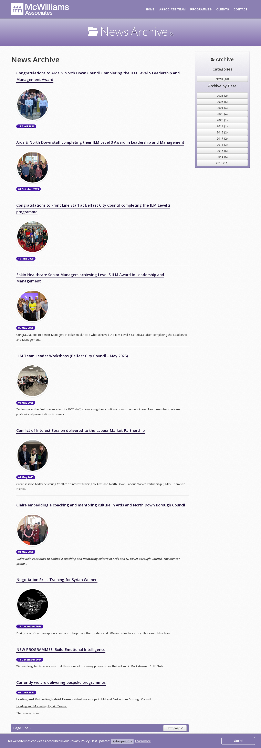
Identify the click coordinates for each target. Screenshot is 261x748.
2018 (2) (222, 132)
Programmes (201, 9)
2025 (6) (222, 102)
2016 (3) (222, 144)
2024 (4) (222, 108)
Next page (173, 728)
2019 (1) (222, 126)
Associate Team (172, 9)
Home (150, 9)
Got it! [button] (238, 740)
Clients (222, 9)
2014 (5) (222, 157)
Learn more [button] (143, 741)
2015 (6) (222, 151)
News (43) (222, 79)
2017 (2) (222, 138)
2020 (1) (222, 120)
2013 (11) (222, 163)
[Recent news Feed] (171, 31)
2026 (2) (222, 95)
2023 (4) (222, 114)
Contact (241, 9)
